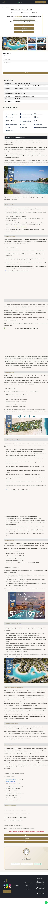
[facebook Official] (4, 885)
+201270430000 (39, 2)
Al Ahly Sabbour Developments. (21, 226)
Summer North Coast (10, 781)
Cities (27, 885)
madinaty (27, 887)
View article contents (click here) (15, 137)
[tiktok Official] (4, 887)
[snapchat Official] (7, 887)
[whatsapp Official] (7, 885)
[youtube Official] (10, 887)
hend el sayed (26, 859)
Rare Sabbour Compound (11, 779)
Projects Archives (29, 889)
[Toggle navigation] (44, 2)
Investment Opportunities (7, 891)
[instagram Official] (10, 885)
